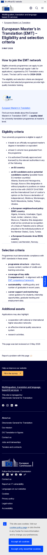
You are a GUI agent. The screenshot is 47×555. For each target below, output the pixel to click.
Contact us (6, 437)
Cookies (5, 494)
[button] (17, 356)
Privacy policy (8, 498)
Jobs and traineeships (11, 442)
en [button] (31, 8)
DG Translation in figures (12, 432)
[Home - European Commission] (8, 8)
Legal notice (7, 503)
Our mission (7, 427)
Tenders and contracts (12, 447)
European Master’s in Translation (16, 108)
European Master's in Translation (17, 23)
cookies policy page (18, 527)
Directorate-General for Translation (17, 423)
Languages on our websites (14, 489)
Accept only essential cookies (26, 549)
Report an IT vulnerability (13, 484)
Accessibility (7, 508)
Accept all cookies (20, 541)
